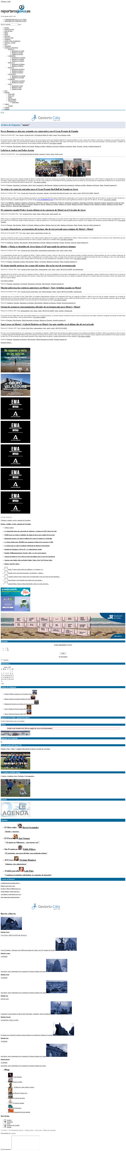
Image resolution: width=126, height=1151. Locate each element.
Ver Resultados (63, 656)
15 (11, 675)
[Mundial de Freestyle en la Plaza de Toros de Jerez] (36, 704)
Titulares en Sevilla (17, 54)
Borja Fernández (31, 827)
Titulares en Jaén (16, 89)
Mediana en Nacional (52, 146)
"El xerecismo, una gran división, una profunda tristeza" (26, 853)
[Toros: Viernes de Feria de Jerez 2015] (29, 714)
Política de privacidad (49, 1130)
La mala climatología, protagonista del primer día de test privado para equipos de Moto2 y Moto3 (47, 229)
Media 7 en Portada (27, 225)
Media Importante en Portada (37, 242)
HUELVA (11, 67)
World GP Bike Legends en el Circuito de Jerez (18, 694)
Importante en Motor (100, 203)
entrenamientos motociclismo (47, 250)
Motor (6, 32)
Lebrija (48, 154)
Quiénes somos (29, 1130)
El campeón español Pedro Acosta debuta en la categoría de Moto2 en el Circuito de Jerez (43, 210)
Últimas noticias (9, 527)
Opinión (6, 109)
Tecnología (7, 46)
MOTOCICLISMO (87, 193)
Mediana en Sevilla (17, 52)
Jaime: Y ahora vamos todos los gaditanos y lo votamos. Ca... (26, 569)
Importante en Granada (18, 76)
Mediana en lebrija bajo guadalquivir (63, 185)
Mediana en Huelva (17, 71)
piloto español (54, 214)
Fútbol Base (15, 102)
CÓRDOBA (12, 56)
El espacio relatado (18, 1103)
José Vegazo (24, 838)
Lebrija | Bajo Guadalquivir (12, 41)
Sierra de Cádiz (8, 37)
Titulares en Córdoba (18, 61)
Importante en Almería (18, 81)
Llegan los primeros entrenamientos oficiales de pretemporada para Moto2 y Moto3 (40, 307)
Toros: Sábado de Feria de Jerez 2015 (15, 709)
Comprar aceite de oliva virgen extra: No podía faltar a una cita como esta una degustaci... (34, 576)
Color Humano (17, 1077)
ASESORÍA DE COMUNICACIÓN (15, 21)
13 (7, 675)
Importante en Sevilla (18, 51)
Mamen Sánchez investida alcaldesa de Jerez (17, 699)
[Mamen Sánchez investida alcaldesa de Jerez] (33, 699)
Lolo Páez (29, 871)
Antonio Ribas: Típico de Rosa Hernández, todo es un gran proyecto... (28, 584)
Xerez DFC (11, 94)
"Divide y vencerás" (12, 832)
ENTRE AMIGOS (6, 517)
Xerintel (13, 1133)
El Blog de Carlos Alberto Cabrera (24, 1087)
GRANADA (12, 74)
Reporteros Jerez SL (18, 1130)
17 (1, 677)
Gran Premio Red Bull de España (29, 154)
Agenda (10, 106)
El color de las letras (19, 1098)
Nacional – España (9, 42)
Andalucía (7, 39)
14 (9, 675)
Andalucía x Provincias (11, 47)
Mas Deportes (12, 99)
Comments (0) (97, 146)
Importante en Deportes (86, 203)
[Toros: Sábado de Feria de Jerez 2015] (29, 709)
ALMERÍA (11, 79)
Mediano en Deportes (65, 146)
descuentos (40, 193)
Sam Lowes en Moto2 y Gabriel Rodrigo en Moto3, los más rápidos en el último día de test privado (47, 324)
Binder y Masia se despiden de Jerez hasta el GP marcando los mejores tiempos (38, 246)
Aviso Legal (38, 1130)
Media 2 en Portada (27, 204)
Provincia (7, 36)
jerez (70, 193)
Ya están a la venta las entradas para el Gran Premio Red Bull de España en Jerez (39, 189)
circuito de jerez (29, 135)
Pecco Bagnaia (62, 135)
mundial (61, 311)
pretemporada (78, 291)
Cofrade (6, 107)
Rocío (6, 34)
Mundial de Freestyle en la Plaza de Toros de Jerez (19, 704)
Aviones (9, 1120)
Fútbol (10, 97)
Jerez (5, 91)
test (60, 214)
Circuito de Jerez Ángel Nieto (29, 250)
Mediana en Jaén (17, 87)
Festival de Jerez (9, 29)
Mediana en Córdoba (18, 59)
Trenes (9, 1123)
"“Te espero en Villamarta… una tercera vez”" (22, 842)
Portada (6, 28)
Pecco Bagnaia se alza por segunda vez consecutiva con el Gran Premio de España (39, 131)
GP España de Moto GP (41, 135)
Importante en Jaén (17, 86)
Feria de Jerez (8, 31)
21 (9, 677)
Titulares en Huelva (17, 72)
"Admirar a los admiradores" (15, 864)
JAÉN (10, 84)
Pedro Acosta (59, 154)
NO (8, 650)
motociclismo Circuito (41, 233)
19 (5, 677)
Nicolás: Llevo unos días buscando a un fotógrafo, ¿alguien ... (26, 573)
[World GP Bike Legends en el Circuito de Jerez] (34, 694)
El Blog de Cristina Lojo (20, 1093)
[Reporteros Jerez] (16, 12)
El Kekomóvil (17, 1108)
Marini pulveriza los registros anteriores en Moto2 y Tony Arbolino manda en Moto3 (41, 288)
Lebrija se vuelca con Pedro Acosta (17, 150)
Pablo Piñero (29, 849)
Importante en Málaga (18, 64)
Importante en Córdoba (18, 57)
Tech (5, 44)
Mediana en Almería (18, 82)
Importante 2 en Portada (20, 185)
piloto (68, 135)
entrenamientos (43, 269)
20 (7, 677)
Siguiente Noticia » (6, 342)
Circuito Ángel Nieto (27, 328)
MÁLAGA (11, 62)
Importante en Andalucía (72, 203)
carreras (21, 135)
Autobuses (10, 1122)
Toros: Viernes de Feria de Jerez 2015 (15, 714)
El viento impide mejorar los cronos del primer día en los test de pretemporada (38, 265)
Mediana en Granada (18, 77)
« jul (2, 683)
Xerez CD (11, 96)
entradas (46, 193)
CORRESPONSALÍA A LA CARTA (15, 19)
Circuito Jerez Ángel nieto (28, 193)
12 (5, 675)
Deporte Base (12, 101)
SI (7, 648)
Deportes (7, 92)
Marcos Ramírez (47, 291)
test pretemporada (78, 269)
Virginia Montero (27, 860)
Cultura (6, 104)
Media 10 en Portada (28, 146)
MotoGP (96, 193)
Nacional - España (82, 146)
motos (39, 214)
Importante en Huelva (18, 69)
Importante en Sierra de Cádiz (115, 203)
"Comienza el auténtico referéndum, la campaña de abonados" (28, 875)
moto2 (51, 135)
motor (70, 250)
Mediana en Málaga (17, 66)
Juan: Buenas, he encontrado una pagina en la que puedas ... (25, 580)
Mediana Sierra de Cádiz (52, 225)
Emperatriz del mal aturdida (22, 1112)
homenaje (42, 154)
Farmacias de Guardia (13, 1125)
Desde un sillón (17, 1082)
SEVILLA (11, 49)
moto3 (55, 135)
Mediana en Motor (40, 146)
